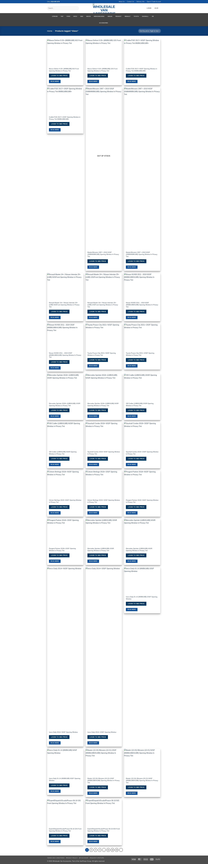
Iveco (75, 16)
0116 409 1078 (55, 1)
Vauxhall (145, 16)
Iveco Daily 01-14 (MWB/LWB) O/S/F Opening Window (141, 598)
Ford (68, 16)
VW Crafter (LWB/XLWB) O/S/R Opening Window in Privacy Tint (140, 404)
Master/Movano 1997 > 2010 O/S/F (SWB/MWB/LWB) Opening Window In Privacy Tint (103, 254)
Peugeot (118, 16)
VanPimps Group (85, 861)
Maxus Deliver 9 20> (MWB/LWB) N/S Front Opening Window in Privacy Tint (64, 70)
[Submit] (76, 8)
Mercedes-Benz (99, 16)
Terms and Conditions (55, 858)
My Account (83, 858)
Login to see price (59, 75)
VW (153, 16)
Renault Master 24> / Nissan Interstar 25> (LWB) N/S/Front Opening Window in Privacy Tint (64, 305)
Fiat (62, 16)
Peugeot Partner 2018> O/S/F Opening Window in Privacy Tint (62, 549)
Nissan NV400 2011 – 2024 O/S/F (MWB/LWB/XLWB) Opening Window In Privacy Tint (65, 355)
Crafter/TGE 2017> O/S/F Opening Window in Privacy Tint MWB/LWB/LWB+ (64, 118)
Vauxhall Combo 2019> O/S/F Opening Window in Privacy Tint (142, 453)
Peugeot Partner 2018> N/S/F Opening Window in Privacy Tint (142, 501)
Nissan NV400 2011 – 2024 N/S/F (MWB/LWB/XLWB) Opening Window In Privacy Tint (142, 305)
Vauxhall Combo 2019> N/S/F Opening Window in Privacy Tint (103, 453)
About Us (122, 1)
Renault (128, 16)
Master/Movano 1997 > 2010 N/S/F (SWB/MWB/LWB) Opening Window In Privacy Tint (141, 254)
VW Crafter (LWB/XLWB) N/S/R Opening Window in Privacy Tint (62, 453)
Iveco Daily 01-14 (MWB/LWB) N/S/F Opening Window (64, 779)
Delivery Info (140, 1)
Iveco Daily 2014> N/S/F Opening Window (63, 732)
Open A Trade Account (154, 1)
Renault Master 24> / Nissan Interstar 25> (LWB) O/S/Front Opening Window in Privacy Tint (102, 305)
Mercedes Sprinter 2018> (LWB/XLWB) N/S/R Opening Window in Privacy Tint (103, 404)
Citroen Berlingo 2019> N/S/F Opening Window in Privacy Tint (65, 501)
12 (112, 850)
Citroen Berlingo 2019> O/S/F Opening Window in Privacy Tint (103, 501)
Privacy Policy (72, 858)
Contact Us (130, 1)
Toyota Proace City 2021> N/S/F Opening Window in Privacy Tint (101, 354)
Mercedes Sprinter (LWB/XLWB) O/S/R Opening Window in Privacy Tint (100, 549)
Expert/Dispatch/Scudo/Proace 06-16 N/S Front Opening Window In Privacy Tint (103, 830)
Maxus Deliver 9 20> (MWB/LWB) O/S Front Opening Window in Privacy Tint (102, 70)
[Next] (121, 850)
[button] (149, 8)
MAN (81, 16)
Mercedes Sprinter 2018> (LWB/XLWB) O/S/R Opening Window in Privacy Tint (64, 404)
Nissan (110, 16)
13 (117, 850)
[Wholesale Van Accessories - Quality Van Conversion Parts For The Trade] (104, 8)
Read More (55, 81)
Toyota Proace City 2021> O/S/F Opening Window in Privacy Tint (140, 354)
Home (49, 31)
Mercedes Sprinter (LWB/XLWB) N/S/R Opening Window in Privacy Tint (139, 549)
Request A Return (97, 858)
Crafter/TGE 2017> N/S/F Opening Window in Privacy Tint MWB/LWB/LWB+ (141, 70)
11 (108, 850)
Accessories (103, 23)
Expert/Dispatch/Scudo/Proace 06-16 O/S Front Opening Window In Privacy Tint (65, 830)
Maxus (88, 16)
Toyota (136, 16)
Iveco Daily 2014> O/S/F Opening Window (101, 732)
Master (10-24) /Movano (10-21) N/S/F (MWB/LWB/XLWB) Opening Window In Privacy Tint (142, 780)
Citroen (55, 16)
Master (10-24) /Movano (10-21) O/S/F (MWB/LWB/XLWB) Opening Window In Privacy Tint (103, 780)
